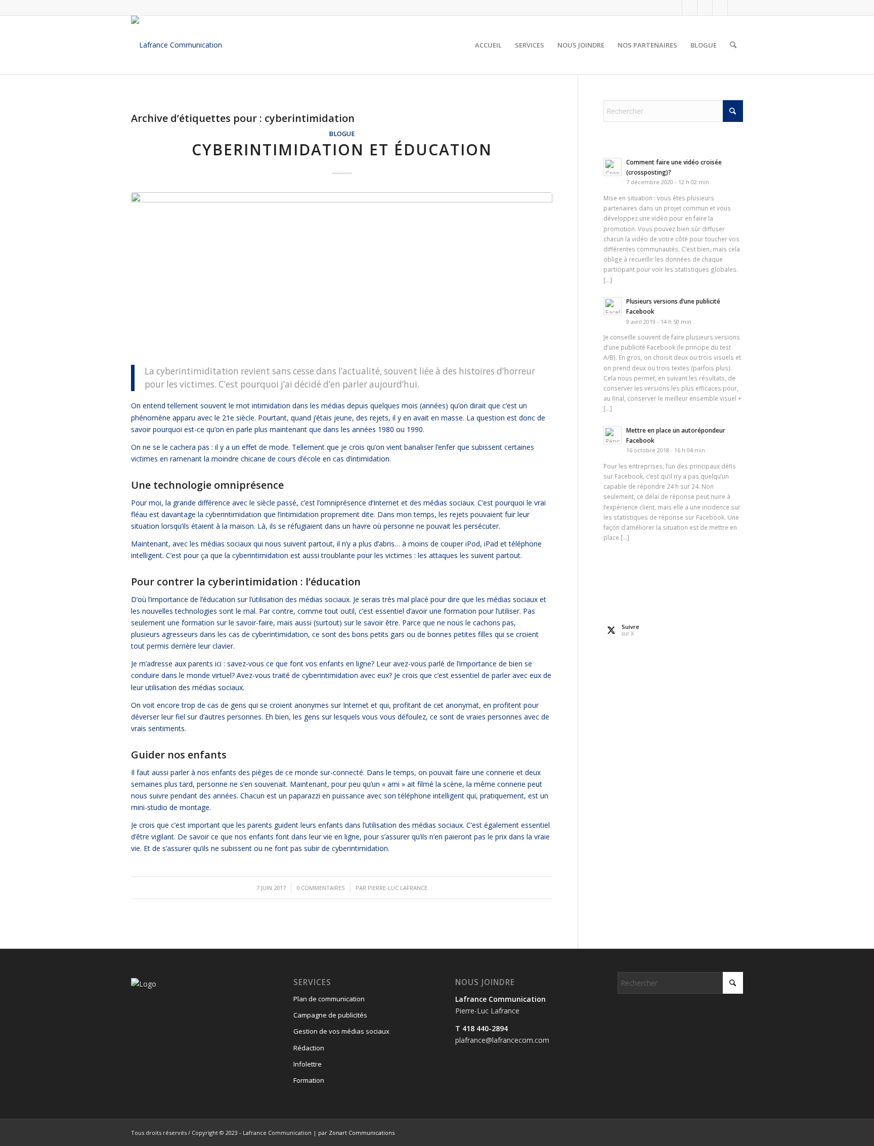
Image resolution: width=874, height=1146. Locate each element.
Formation (308, 1080)
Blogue (342, 134)
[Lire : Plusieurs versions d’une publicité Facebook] (612, 306)
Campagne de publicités (330, 1015)
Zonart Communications (362, 1132)
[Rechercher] (733, 45)
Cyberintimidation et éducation (342, 149)
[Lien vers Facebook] (674, 7)
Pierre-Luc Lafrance (397, 888)
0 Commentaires (320, 888)
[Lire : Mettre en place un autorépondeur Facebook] (612, 435)
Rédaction (308, 1047)
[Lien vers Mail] (735, 7)
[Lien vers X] (689, 7)
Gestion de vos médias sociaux (341, 1031)
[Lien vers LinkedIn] (720, 7)
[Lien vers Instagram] (704, 7)
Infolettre (307, 1064)
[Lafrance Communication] (176, 45)
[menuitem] (488, 45)
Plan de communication (329, 998)
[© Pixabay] (341, 272)
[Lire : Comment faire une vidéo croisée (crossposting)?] (612, 167)
